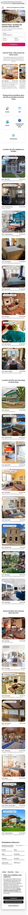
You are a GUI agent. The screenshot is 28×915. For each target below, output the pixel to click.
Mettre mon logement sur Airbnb (15, 7)
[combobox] (13, 35)
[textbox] (7, 40)
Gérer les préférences (13, 905)
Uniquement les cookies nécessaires (13, 902)
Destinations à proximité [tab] (7, 845)
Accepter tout (13, 898)
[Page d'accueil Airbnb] (3, 7)
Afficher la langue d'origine (18, 3)
